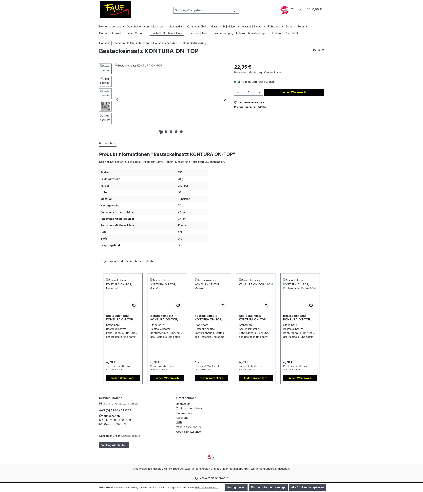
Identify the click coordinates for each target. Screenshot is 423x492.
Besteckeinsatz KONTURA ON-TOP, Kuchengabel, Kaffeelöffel (297, 317)
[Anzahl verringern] (237, 92)
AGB (179, 422)
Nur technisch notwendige (268, 487)
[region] (163, 99)
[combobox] (202, 10)
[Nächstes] (224, 99)
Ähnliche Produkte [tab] (141, 261)
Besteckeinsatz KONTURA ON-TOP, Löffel (253, 317)
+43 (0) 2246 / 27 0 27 (115, 410)
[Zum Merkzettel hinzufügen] (134, 305)
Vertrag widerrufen (114, 445)
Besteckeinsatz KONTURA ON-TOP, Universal (120, 317)
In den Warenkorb (294, 92)
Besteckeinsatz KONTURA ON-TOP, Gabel (164, 317)
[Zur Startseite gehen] (115, 9)
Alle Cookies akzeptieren (307, 487)
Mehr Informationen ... (206, 487)
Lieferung (182, 417)
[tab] (107, 144)
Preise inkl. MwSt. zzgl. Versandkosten (258, 72)
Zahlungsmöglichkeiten (190, 408)
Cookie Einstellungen (189, 431)
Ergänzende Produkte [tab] (114, 261)
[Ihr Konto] (301, 9)
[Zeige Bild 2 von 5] (166, 131)
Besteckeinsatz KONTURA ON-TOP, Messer (208, 317)
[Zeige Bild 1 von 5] (160, 131)
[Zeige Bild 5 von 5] (181, 131)
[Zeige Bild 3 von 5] (171, 131)
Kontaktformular (131, 435)
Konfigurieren (236, 487)
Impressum (183, 403)
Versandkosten (200, 468)
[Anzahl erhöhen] (259, 92)
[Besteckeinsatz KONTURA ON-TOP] (171, 99)
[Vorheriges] (117, 99)
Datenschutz (184, 413)
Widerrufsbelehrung (189, 427)
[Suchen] (235, 10)
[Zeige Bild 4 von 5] (176, 131)
